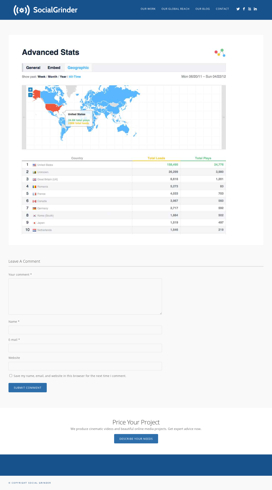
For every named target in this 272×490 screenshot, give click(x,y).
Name (14, 322)
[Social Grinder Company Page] (255, 8)
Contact (222, 9)
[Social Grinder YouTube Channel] (249, 8)
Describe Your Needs (136, 439)
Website (14, 358)
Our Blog (203, 9)
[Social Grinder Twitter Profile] (238, 8)
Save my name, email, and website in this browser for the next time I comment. (70, 376)
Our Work (148, 9)
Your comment (20, 274)
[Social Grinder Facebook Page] (243, 8)
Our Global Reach (176, 9)
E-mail (14, 340)
